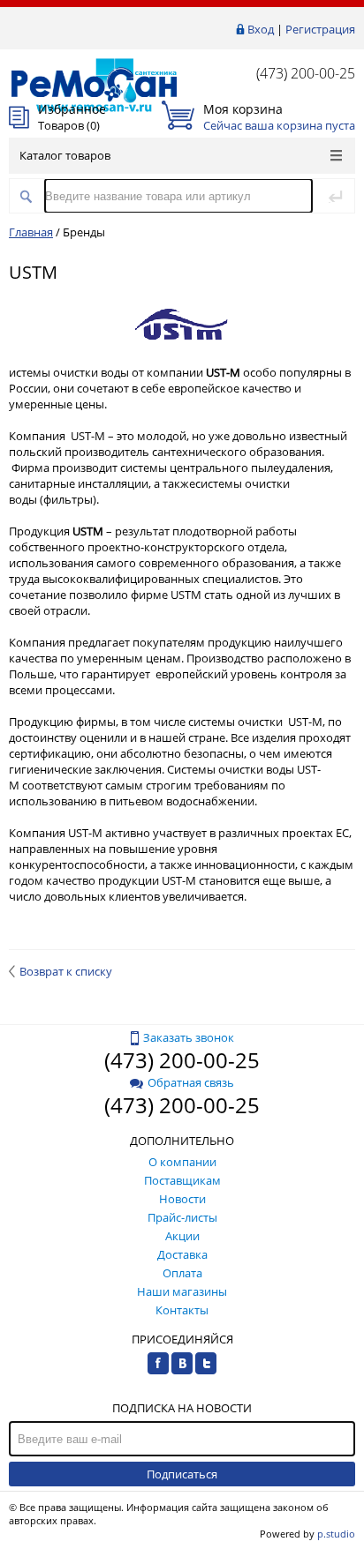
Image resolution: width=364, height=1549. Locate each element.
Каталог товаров (64, 155)
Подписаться (182, 1474)
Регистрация (320, 29)
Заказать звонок (188, 1037)
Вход (260, 29)
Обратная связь (191, 1082)
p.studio (336, 1533)
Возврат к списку (65, 971)
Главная (31, 232)
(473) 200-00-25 (305, 73)
